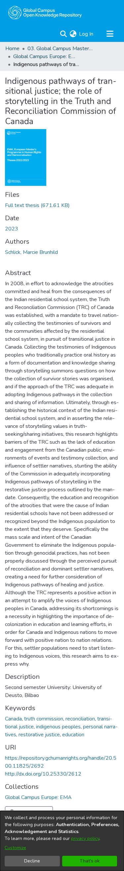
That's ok (90, 861)
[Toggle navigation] (110, 34)
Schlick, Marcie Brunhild (31, 252)
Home (12, 48)
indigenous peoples (58, 726)
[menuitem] (73, 34)
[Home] (45, 12)
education (73, 734)
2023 (11, 228)
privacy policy (85, 838)
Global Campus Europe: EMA (46, 56)
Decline (32, 861)
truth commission (43, 718)
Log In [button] (86, 34)
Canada (13, 718)
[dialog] (62, 841)
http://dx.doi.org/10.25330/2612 (43, 774)
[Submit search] (63, 34)
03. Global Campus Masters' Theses (60, 48)
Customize (15, 848)
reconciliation (80, 718)
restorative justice (39, 734)
